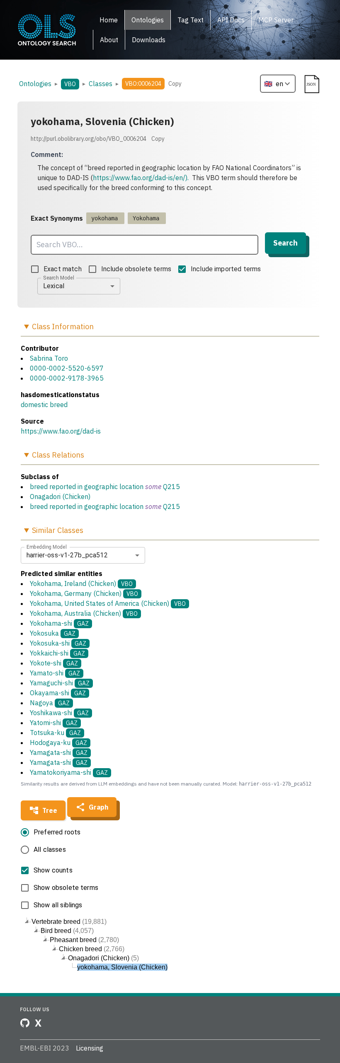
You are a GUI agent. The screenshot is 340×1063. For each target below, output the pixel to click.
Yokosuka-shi (58, 643)
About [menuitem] (109, 40)
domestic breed (44, 404)
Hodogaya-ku (58, 742)
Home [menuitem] (109, 20)
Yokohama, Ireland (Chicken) (81, 583)
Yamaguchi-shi (60, 683)
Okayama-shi (58, 693)
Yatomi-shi (54, 722)
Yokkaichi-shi (57, 653)
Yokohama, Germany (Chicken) (84, 593)
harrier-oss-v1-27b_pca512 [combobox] (67, 555)
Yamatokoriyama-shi (69, 772)
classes (100, 84)
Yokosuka (52, 633)
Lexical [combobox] (53, 286)
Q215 (171, 486)
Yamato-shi (55, 673)
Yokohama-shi (59, 623)
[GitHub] (25, 1023)
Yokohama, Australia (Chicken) (84, 613)
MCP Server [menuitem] (276, 20)
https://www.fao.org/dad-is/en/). (141, 178)
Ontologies (35, 84)
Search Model (58, 277)
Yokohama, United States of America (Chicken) (108, 603)
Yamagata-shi (58, 752)
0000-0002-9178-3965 (67, 378)
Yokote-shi (54, 663)
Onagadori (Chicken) (60, 496)
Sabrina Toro (49, 358)
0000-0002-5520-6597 (67, 368)
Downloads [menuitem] (148, 40)
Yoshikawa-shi (59, 713)
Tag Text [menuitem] (190, 20)
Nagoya (50, 703)
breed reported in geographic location (86, 486)
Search (285, 243)
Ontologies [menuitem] (147, 20)
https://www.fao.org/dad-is (61, 431)
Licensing (89, 1048)
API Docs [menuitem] (231, 20)
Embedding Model (47, 547)
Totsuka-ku (55, 732)
